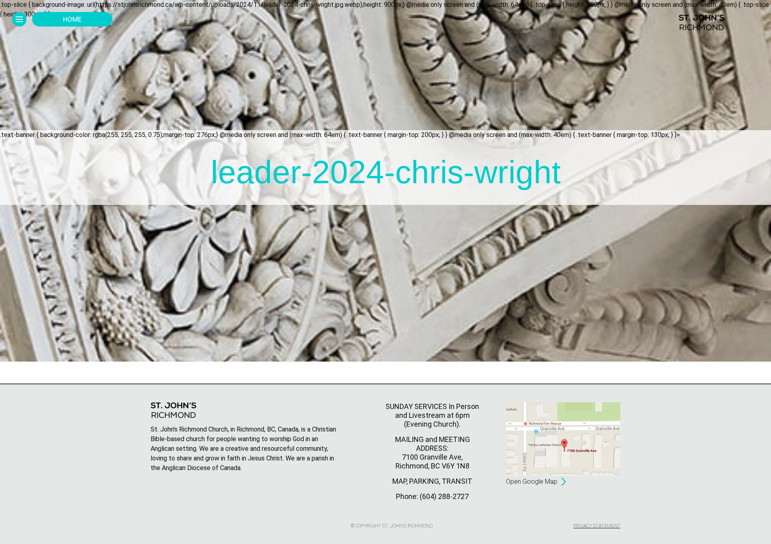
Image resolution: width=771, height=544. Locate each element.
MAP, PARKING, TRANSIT (432, 481)
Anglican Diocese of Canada (201, 468)
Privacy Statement (596, 526)
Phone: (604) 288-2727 (432, 496)
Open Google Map (531, 481)
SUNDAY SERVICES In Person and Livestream (432, 410)
